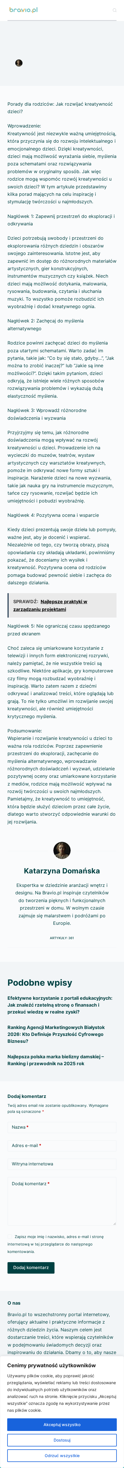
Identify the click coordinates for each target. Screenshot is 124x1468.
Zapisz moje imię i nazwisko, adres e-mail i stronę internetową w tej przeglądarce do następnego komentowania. (55, 1244)
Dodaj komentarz (31, 1183)
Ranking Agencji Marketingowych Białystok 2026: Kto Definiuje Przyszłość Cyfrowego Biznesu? (56, 1034)
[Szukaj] (115, 10)
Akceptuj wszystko (62, 1424)
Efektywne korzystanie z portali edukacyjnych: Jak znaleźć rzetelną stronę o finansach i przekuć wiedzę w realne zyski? (59, 1005)
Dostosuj (62, 1440)
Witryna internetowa (32, 1164)
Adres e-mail (26, 1145)
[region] (62, 1412)
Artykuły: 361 (62, 938)
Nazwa (20, 1127)
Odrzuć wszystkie (62, 1455)
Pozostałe (62, 69)
